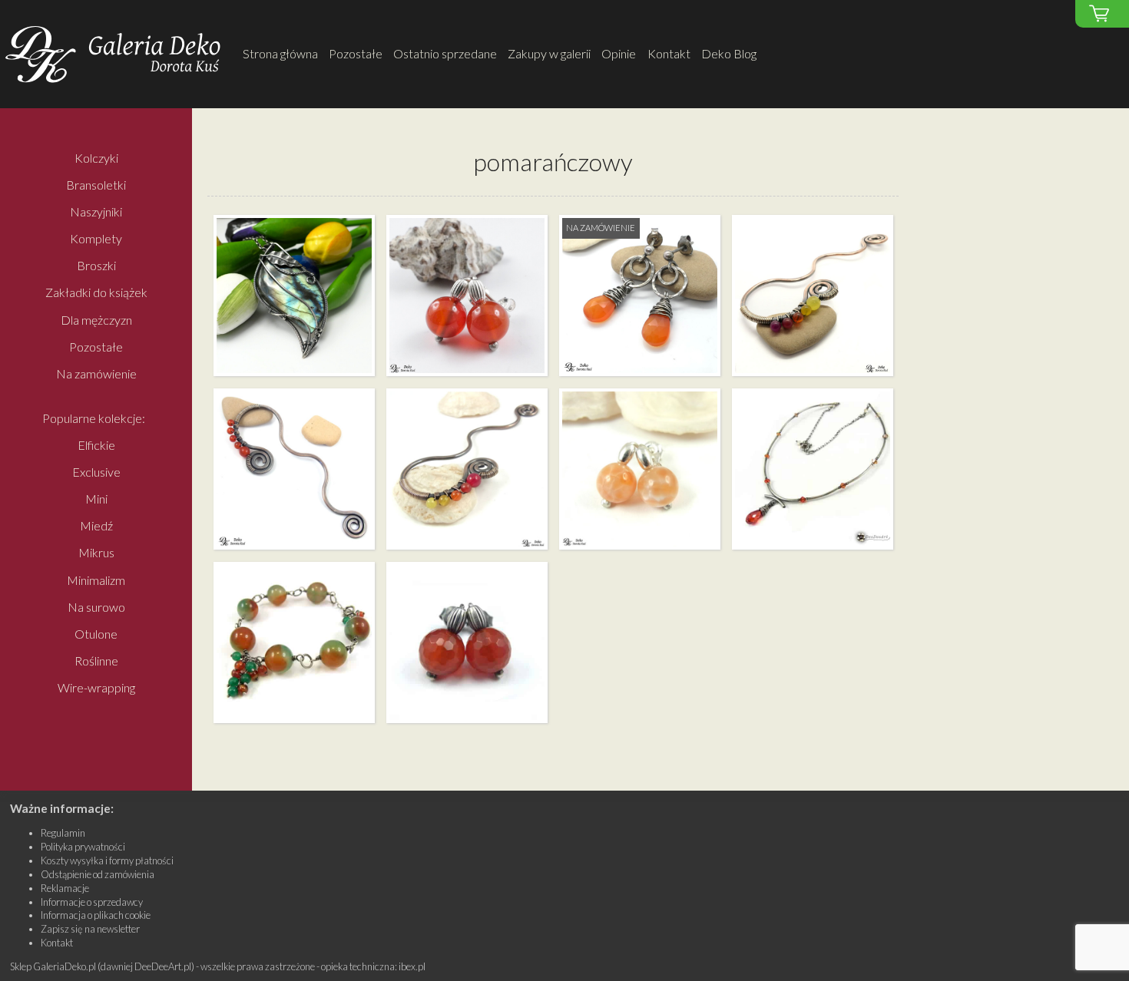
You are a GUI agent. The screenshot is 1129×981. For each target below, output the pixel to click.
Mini (96, 498)
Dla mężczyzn (96, 319)
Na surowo (96, 607)
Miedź (96, 526)
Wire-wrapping (96, 688)
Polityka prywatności (83, 847)
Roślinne (96, 660)
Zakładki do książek (96, 293)
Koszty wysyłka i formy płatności (107, 860)
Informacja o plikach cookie (96, 915)
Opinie (618, 53)
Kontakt (668, 53)
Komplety (96, 238)
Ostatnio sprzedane (445, 53)
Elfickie (96, 445)
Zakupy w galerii (549, 53)
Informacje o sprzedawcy (92, 902)
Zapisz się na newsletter (90, 929)
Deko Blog (729, 53)
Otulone (96, 633)
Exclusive (96, 471)
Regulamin (63, 833)
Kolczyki (96, 157)
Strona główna (280, 53)
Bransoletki (96, 184)
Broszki (96, 266)
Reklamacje (65, 888)
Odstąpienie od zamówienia (97, 874)
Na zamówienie (96, 373)
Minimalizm (96, 580)
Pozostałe (355, 53)
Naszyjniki (96, 211)
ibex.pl (412, 966)
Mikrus (96, 553)
